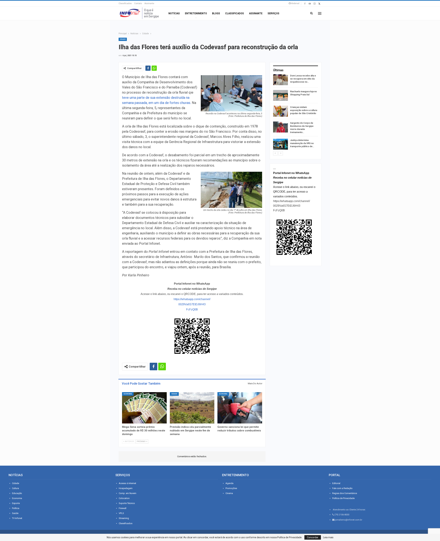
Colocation (124, 498)
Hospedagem (126, 488)
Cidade (123, 39)
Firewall (122, 508)
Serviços (273, 13)
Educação (17, 493)
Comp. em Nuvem (127, 493)
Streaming (124, 518)
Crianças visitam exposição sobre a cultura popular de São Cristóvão (303, 110)
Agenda (229, 483)
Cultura (15, 488)
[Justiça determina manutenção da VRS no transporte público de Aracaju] (280, 144)
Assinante (149, 3)
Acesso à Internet (127, 483)
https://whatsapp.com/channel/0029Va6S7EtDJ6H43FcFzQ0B (192, 304)
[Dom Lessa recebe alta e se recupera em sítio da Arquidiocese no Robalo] (280, 79)
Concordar (312, 537)
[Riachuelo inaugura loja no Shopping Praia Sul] (280, 95)
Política (15, 508)
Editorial (336, 483)
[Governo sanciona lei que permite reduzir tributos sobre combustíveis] (239, 407)
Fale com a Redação (342, 488)
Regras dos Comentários (344, 493)
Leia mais (328, 537)
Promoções (231, 488)
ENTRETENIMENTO (196, 13)
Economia (128, 394)
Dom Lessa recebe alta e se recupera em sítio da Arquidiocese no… (303, 78)
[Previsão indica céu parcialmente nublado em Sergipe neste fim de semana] (192, 407)
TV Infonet (17, 518)
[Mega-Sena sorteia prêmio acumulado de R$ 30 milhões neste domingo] (144, 407)
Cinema (229, 493)
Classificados (125, 3)
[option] (295, 112)
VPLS (121, 513)
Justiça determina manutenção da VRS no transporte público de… (302, 143)
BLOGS (216, 13)
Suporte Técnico (127, 503)
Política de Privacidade (343, 498)
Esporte (16, 503)
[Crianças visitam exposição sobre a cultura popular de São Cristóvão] (280, 111)
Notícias (174, 13)
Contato (138, 3)
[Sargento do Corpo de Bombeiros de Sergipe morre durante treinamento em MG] (280, 126)
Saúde (15, 513)
